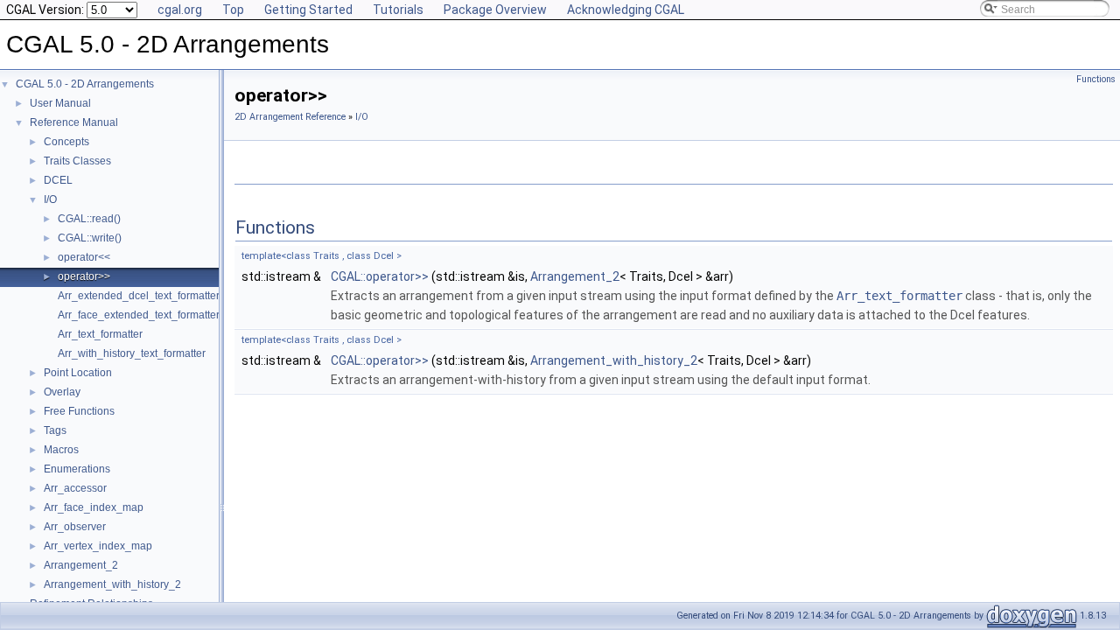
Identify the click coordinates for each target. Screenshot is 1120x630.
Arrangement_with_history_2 (112, 584)
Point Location (78, 373)
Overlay (62, 392)
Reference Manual (74, 122)
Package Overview (495, 10)
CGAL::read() (89, 219)
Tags (55, 430)
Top (233, 10)
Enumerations (77, 469)
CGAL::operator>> (380, 277)
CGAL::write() (90, 238)
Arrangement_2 (81, 565)
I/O (50, 199)
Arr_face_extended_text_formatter (139, 315)
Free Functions (79, 411)
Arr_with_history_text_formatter (132, 353)
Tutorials (398, 10)
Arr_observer (75, 527)
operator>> (84, 276)
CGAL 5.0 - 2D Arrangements (85, 84)
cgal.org (180, 10)
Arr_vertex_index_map (98, 546)
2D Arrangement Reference (290, 116)
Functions (1096, 79)
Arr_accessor (75, 488)
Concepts (66, 142)
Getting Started (308, 10)
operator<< (84, 257)
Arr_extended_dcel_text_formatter (139, 296)
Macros (61, 450)
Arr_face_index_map (94, 507)
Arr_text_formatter (100, 334)
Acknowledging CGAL (625, 10)
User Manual (60, 103)
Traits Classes (77, 161)
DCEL (58, 180)
